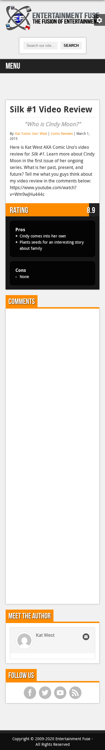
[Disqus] (52, 383)
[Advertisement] (52, 86)
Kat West (45, 635)
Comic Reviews (62, 133)
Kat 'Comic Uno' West (31, 133)
